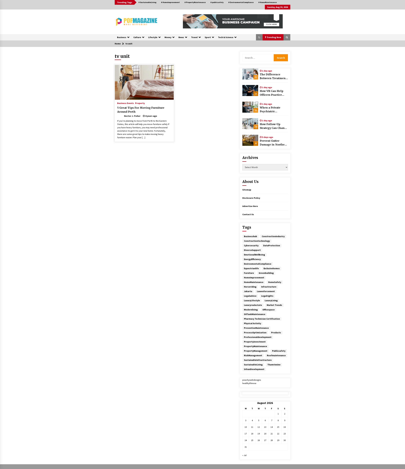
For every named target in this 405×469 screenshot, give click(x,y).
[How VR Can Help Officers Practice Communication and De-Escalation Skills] (250, 90)
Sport (208, 37)
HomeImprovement (254, 277)
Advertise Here (250, 206)
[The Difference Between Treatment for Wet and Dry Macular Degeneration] (250, 73)
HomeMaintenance (253, 282)
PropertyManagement (255, 350)
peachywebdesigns (251, 379)
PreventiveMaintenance (256, 328)
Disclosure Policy (251, 198)
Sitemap (246, 189)
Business (121, 37)
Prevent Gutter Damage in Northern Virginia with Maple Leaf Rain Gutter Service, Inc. (274, 142)
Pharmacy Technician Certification (262, 318)
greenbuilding (266, 273)
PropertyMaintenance (255, 346)
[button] (259, 37)
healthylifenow (249, 383)
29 (278, 440)
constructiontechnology (257, 240)
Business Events (125, 103)
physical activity (252, 323)
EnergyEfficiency (252, 259)
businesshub (250, 236)
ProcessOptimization (255, 332)
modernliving (251, 309)
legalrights (267, 295)
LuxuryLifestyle (252, 300)
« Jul (244, 455)
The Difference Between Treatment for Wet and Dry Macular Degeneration (273, 76)
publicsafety (278, 350)
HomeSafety (274, 282)
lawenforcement (266, 291)
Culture (137, 37)
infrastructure (268, 286)
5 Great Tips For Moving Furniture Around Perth (140, 109)
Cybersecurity (251, 245)
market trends (274, 305)
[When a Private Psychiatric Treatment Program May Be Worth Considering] (250, 107)
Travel (194, 37)
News (181, 37)
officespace (268, 309)
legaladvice (250, 295)
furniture (249, 273)
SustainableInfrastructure (258, 360)
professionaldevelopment (257, 337)
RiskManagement (253, 355)
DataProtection (271, 245)
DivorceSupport (252, 250)
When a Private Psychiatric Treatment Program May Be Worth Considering (273, 109)
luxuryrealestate (253, 305)
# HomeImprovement (170, 2)
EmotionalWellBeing (254, 254)
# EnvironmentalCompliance (241, 2)
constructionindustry (273, 236)
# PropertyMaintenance (195, 2)
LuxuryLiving (271, 300)
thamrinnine (273, 364)
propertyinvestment (255, 341)
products (276, 332)
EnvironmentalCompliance (257, 263)
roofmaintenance (276, 355)
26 (259, 440)
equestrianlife (251, 268)
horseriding (250, 286)
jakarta (248, 291)
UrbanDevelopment (254, 369)
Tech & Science (225, 37)
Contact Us (248, 214)
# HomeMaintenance (267, 2)
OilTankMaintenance (254, 314)
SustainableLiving (253, 364)
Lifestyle (152, 37)
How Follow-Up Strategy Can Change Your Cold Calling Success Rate (274, 126)
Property (140, 103)
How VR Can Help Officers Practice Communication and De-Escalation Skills (273, 93)
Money (168, 37)
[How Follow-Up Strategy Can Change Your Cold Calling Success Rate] (250, 123)
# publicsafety (217, 2)
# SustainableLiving (147, 2)
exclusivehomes (272, 268)
